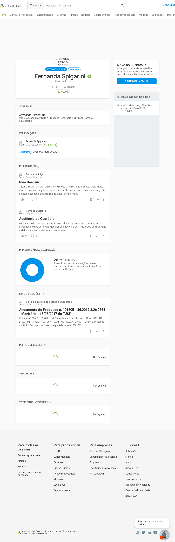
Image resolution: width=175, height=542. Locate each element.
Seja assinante (62, 490)
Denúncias (131, 496)
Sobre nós (131, 451)
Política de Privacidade (137, 484)
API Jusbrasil (97, 473)
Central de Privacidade (137, 490)
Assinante (74, 69)
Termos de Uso (133, 479)
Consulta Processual (21, 14)
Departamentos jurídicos (103, 456)
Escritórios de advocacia (103, 468)
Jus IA (57, 451)
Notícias (85, 14)
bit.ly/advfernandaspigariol (135, 96)
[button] (106, 64)
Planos (129, 456)
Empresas (95, 462)
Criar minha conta (137, 81)
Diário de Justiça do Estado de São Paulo (49, 301)
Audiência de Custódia (36, 219)
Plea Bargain (29, 182)
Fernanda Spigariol (36, 174)
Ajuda (128, 462)
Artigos (74, 14)
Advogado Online (56, 69)
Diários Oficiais (102, 14)
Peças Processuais (124, 14)
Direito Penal (61, 259)
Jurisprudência (45, 14)
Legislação (158, 14)
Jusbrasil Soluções (100, 451)
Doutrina (61, 14)
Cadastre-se (132, 473)
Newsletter (131, 468)
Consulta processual (29, 455)
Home (3, 14)
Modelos (143, 14)
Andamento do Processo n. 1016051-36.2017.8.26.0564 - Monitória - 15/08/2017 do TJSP (62, 312)
